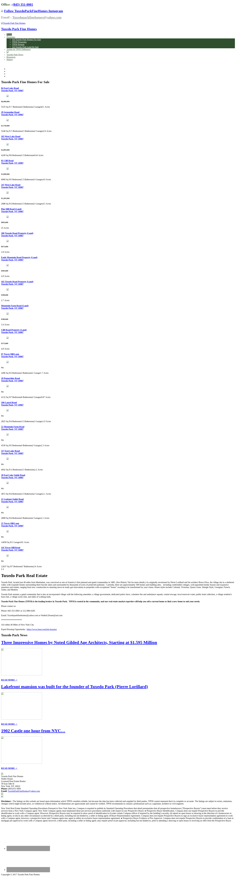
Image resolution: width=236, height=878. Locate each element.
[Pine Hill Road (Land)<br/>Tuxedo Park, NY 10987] (8, 217)
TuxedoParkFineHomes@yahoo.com (24, 791)
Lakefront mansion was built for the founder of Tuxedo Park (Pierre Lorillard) (74, 686)
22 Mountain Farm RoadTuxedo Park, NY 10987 (12, 428)
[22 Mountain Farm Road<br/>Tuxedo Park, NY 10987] (8, 435)
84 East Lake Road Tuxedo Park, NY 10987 (12, 89)
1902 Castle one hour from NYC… (33, 730)
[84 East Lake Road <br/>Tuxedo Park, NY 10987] (8, 96)
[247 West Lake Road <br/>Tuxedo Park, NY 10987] (8, 193)
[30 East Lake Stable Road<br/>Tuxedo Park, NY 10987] (8, 483)
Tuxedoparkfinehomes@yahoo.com (36, 17)
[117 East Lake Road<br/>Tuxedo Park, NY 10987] (8, 459)
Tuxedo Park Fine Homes (19, 29)
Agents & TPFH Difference (19, 49)
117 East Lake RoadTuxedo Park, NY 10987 (12, 452)
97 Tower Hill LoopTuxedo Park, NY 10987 (12, 355)
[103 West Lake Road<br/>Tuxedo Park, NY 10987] (8, 144)
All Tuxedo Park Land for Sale (25, 47)
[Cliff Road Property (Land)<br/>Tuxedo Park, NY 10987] (8, 338)
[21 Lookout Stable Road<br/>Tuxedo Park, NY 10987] (8, 507)
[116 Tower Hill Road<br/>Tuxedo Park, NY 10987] (8, 556)
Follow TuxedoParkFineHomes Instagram (33, 11)
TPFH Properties (19, 42)
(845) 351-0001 (23, 4)
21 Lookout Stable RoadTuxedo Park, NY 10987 (12, 500)
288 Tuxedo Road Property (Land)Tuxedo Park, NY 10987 (17, 234)
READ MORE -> (9, 680)
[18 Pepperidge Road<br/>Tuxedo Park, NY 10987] (8, 386)
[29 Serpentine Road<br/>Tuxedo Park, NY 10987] (8, 120)
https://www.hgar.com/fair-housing (42, 629)
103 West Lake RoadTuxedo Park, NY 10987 (12, 137)
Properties (11, 37)
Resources (11, 57)
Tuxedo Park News (15, 54)
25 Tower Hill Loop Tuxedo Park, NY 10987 (12, 524)
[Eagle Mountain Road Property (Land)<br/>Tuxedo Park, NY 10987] (8, 265)
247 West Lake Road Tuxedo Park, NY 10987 (12, 186)
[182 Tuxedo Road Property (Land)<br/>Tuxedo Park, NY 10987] (8, 290)
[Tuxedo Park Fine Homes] (13, 23)
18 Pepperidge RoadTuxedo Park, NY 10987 (12, 379)
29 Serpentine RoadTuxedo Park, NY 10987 (12, 113)
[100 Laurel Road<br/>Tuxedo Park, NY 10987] (8, 410)
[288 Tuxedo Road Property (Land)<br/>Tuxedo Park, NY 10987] (8, 241)
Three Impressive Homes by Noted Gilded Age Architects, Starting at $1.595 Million (79, 642)
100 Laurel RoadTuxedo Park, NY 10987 (12, 403)
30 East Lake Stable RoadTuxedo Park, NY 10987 (13, 476)
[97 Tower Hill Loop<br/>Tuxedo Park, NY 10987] (8, 362)
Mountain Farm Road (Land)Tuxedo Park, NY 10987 (15, 307)
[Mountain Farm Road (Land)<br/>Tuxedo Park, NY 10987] (8, 314)
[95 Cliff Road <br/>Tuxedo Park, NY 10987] (8, 169)
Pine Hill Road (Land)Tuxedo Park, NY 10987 (12, 210)
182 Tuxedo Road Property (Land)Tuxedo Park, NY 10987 (17, 282)
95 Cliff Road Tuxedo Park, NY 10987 (12, 161)
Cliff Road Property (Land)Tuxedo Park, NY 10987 (14, 331)
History (10, 59)
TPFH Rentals (18, 44)
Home (9, 35)
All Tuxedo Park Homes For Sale (26, 39)
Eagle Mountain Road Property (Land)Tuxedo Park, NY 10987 (19, 258)
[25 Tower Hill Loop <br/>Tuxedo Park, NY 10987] (8, 531)
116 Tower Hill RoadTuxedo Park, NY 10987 (12, 548)
